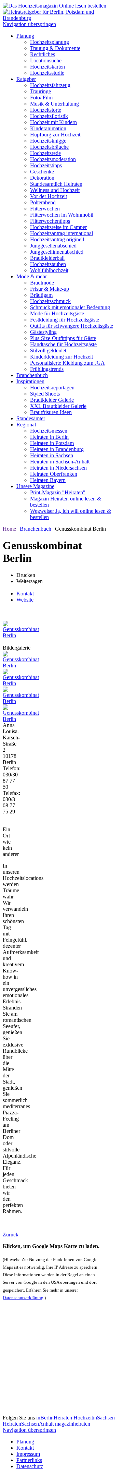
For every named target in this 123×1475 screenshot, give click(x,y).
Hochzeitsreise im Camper (58, 227)
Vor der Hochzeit (48, 196)
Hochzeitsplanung (49, 42)
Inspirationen (30, 381)
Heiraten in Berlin (49, 437)
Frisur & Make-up (49, 289)
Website (24, 600)
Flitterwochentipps (50, 221)
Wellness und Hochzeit (55, 190)
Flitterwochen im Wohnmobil (61, 215)
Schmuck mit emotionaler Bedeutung (70, 307)
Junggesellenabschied (53, 246)
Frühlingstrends (47, 369)
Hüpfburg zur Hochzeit (55, 134)
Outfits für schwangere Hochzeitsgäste (71, 326)
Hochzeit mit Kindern (53, 122)
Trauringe (40, 91)
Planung (25, 36)
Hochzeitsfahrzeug (50, 85)
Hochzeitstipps (46, 165)
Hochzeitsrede (45, 153)
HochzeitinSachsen (94, 1417)
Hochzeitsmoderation (53, 159)
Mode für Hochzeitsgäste (57, 313)
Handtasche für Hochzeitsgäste (63, 344)
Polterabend (43, 202)
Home (10, 529)
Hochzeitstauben (48, 264)
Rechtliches (42, 54)
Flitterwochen (45, 208)
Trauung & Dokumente (55, 48)
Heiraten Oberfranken (53, 474)
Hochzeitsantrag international (61, 233)
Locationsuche (46, 60)
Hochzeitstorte (45, 110)
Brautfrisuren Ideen (51, 412)
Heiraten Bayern (48, 480)
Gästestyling (43, 332)
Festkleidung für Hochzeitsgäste (64, 320)
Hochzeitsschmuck (50, 301)
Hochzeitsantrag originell (57, 239)
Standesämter (30, 418)
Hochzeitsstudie (47, 73)
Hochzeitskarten (47, 67)
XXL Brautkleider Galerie (58, 406)
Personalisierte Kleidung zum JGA (67, 363)
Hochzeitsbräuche (49, 147)
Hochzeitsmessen (48, 431)
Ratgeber (26, 79)
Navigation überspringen (29, 24)
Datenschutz (29, 1466)
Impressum (28, 1454)
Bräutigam (41, 295)
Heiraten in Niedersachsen (58, 468)
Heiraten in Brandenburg (57, 449)
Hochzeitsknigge (48, 141)
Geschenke (42, 171)
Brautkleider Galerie (52, 400)
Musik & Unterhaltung (54, 104)
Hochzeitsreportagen (52, 387)
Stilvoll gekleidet (48, 350)
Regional (26, 424)
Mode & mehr (31, 276)
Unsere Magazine (35, 486)
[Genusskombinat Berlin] (21, 635)
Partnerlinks (29, 1460)
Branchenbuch (32, 375)
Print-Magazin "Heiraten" (57, 492)
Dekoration (42, 178)
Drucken (25, 575)
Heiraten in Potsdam (52, 443)
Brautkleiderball (47, 258)
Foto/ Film (41, 97)
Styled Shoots (45, 394)
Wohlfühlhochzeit (49, 270)
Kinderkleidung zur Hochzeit (61, 357)
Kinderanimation (48, 128)
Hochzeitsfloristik (49, 116)
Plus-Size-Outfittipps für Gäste (63, 338)
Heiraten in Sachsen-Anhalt (60, 461)
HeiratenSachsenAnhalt (29, 1424)
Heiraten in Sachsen (51, 455)
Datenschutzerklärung (23, 1297)
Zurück (10, 1234)
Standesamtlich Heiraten (56, 184)
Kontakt (25, 593)
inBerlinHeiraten (54, 1417)
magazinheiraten (72, 1424)
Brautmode (42, 283)
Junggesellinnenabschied (56, 252)
